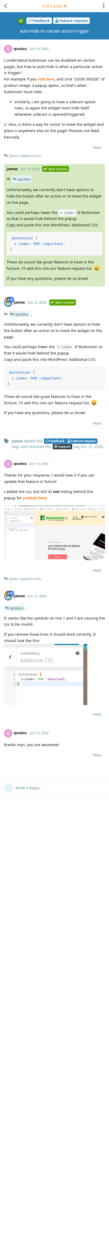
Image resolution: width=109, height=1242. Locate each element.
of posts (53, 5)
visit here (46, 79)
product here (35, 497)
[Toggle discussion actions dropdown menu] (103, 6)
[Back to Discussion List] (5, 6)
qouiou (24, 179)
